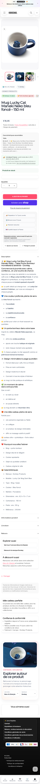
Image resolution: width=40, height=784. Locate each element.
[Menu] (4, 12)
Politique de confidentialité (15, 763)
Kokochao (7, 758)
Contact (7, 723)
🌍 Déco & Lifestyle (9, 87)
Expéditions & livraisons (13, 726)
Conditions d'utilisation (12, 738)
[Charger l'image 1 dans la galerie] (9, 76)
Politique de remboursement (15, 760)
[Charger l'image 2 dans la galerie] (19, 76)
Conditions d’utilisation (15, 766)
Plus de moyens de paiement (20, 208)
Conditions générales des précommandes (19, 735)
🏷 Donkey (21, 87)
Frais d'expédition (21, 125)
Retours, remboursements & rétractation (18, 729)
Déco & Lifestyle (9, 563)
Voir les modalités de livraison (25, 163)
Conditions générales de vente (15, 732)
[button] (37, 12)
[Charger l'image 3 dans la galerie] (29, 76)
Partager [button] (7, 576)
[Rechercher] (31, 12)
